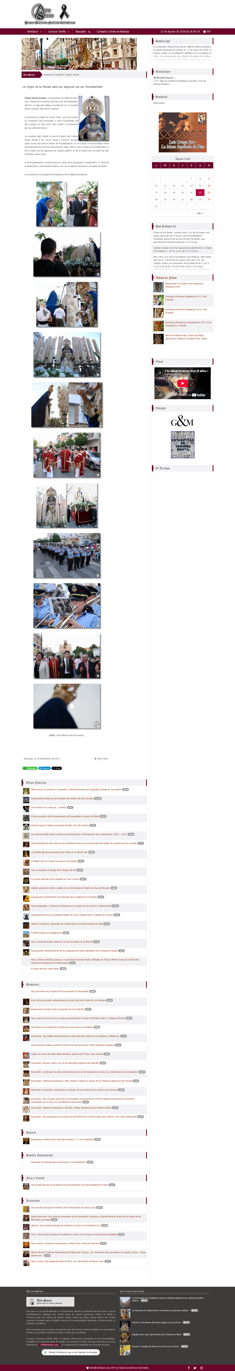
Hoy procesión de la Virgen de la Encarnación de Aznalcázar (60, 991)
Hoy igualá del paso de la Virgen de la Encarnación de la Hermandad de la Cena (69, 1184)
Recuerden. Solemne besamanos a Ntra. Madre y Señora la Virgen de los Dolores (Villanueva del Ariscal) (81, 1080)
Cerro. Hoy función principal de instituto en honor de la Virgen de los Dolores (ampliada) (74, 1234)
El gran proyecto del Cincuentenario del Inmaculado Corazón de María (65, 816)
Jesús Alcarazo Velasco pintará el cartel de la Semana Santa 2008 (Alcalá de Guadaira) (72, 1045)
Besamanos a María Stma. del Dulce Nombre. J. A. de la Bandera (62, 1139)
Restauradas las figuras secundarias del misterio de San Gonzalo (62, 798)
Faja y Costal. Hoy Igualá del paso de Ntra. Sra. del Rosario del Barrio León (67, 1261)
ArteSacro (33, 31)
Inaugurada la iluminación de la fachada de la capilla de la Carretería (64, 896)
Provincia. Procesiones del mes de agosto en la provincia (160, 1322)
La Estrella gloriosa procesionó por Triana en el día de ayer (59, 852)
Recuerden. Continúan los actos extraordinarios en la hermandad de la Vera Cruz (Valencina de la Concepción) (84, 1071)
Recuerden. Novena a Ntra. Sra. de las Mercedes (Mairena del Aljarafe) (65, 1062)
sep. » (200, 213)
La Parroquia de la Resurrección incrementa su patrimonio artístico (164, 1310)
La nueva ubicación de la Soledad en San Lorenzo (55, 879)
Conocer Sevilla (57, 31)
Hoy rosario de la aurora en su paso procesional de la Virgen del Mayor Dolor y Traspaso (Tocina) (78, 1018)
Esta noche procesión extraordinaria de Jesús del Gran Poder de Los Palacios (68, 1000)
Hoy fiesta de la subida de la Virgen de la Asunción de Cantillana (62, 1027)
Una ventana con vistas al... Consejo (49, 807)
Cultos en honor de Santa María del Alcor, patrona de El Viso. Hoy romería (67, 1053)
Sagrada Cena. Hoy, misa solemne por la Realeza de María (160, 1334)
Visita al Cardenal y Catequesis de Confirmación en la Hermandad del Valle (67, 923)
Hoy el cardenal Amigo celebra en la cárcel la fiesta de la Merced (62, 941)
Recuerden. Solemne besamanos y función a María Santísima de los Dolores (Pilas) (71, 1107)
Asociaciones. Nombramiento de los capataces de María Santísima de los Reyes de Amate (74, 950)
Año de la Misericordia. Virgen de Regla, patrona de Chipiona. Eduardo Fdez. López (186, 337)
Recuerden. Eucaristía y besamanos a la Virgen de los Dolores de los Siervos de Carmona (74, 1089)
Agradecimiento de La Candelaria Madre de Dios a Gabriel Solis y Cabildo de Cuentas (72, 914)
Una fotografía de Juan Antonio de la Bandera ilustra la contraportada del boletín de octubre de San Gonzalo (84, 843)
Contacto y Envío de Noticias (113, 31)
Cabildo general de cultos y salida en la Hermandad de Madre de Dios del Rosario (70, 887)
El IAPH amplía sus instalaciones (47, 932)
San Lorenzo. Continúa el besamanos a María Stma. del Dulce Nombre (65, 1243)
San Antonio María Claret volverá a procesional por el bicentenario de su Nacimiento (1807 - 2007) (79, 834)
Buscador (81, 31)
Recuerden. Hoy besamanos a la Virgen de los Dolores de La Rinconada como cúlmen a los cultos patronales (84, 1116)
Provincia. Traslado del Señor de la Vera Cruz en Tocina (159, 1346)
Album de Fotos (166, 277)
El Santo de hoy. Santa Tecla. (45, 968)
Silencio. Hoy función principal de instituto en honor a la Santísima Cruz (66, 1225)
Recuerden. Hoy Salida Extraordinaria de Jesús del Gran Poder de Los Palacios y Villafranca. (75, 1036)
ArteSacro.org (103, 1367)
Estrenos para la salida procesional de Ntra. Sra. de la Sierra (60, 825)
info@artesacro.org (49, 1344)
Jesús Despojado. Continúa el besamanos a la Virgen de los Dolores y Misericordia (71, 905)
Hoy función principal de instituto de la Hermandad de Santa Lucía (63, 1207)
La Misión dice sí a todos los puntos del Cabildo (54, 861)
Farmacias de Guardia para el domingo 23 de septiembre (58, 1162)
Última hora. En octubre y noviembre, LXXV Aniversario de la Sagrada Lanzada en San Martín (76, 789)
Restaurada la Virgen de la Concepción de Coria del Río (57, 1009)
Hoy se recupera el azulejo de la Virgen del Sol (53, 870)
